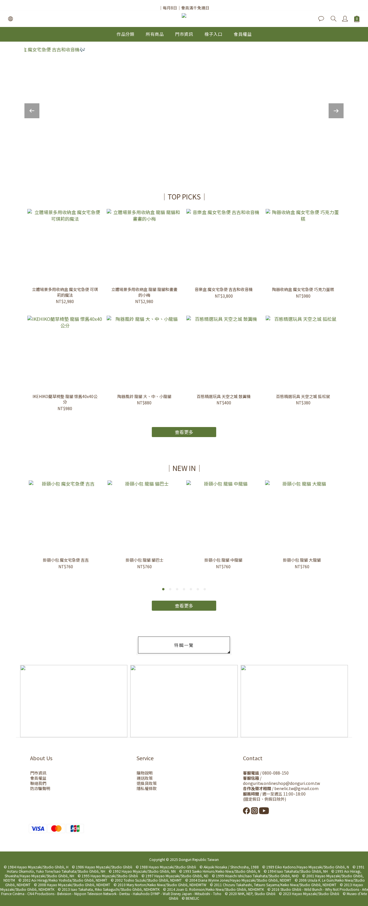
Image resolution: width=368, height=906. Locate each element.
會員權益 (243, 34)
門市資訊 (184, 34)
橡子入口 (213, 34)
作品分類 (125, 34)
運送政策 (145, 778)
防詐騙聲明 (40, 788)
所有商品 (155, 34)
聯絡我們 (38, 783)
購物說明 (145, 773)
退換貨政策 (147, 783)
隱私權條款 (147, 788)
